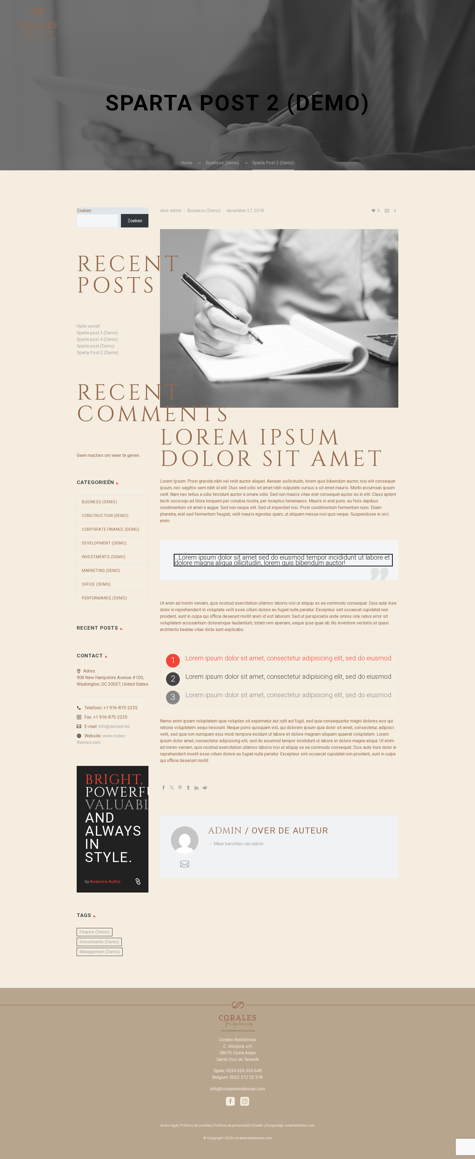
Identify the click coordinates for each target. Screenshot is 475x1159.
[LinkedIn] (196, 787)
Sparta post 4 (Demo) (97, 339)
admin (175, 210)
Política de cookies (196, 1125)
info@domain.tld (113, 726)
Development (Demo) (104, 543)
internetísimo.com (300, 1125)
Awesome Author (105, 881)
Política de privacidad (232, 1125)
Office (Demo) (96, 584)
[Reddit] (205, 787)
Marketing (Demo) (101, 570)
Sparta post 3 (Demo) (97, 332)
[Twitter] (172, 787)
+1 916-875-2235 (120, 707)
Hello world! (88, 326)
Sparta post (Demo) (95, 346)
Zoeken (84, 210)
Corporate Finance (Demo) (110, 529)
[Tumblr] (188, 787)
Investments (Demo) (104, 557)
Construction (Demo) (105, 515)
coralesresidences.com (253, 1138)
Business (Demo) (204, 210)
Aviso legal (169, 1125)
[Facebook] (163, 787)
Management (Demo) (99, 951)
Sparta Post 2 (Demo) (97, 352)
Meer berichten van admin (238, 843)
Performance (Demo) (104, 598)
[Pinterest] (180, 787)
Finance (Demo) (94, 932)
